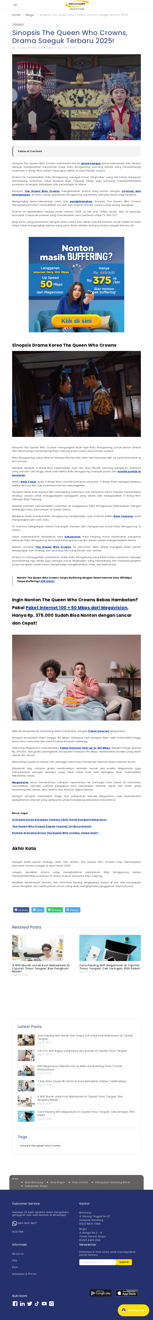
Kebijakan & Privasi (24, 1274)
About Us (18, 1254)
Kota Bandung (34, 1182)
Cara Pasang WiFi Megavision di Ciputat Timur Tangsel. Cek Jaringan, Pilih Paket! (109, 966)
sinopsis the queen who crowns (40, 1145)
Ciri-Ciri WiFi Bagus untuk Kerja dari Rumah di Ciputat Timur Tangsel (82, 1051)
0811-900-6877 (27, 1223)
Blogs (30, 15)
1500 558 (18, 1232)
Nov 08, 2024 (66, 48)
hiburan (18, 24)
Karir (15, 1267)
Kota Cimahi (80, 1182)
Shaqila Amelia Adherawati (35, 48)
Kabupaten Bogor (36, 1186)
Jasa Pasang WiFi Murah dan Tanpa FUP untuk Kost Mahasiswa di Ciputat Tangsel (85, 1037)
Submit (124, 1262)
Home (16, 15)
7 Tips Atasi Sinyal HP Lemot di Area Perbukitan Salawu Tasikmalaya (82, 1081)
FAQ (14, 1260)
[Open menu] (15, 5)
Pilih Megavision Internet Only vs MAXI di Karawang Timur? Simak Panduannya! (80, 1067)
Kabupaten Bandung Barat (112, 1182)
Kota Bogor (58, 1182)
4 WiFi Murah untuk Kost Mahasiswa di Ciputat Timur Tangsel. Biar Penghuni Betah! (41, 968)
